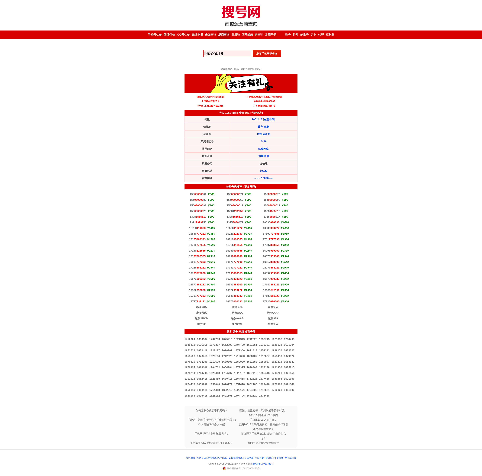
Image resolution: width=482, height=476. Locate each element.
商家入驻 (259, 458)
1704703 (214, 339)
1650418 (190, 344)
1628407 (252, 356)
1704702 (214, 367)
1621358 (227, 395)
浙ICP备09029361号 (263, 463)
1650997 (264, 361)
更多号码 (249, 186)
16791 (197, 295)
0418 (264, 141)
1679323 (289, 350)
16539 (271, 228)
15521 (272, 205)
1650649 (190, 389)
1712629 (214, 361)
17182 (271, 295)
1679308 (227, 361)
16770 (271, 267)
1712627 (264, 356)
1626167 (214, 350)
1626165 (202, 344)
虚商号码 (201, 312)
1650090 (239, 361)
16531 (197, 261)
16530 (234, 284)
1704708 (252, 389)
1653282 (202, 384)
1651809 (289, 389)
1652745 (264, 339)
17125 (197, 267)
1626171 (239, 389)
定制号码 (222, 458)
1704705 (289, 339)
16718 (234, 239)
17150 (197, 250)
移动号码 (201, 307)
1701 (271, 239)
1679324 (190, 367)
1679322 (289, 356)
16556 (197, 233)
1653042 (289, 361)
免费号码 (273, 324)
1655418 (264, 373)
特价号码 (212, 458)
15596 (198, 205)
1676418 (202, 356)
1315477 (235, 222)
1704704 (202, 373)
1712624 (190, 339)
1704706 (239, 395)
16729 (234, 233)
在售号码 (269, 119)
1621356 (289, 378)
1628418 (214, 373)
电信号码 (273, 307)
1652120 (252, 395)
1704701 (277, 373)
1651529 (190, 350)
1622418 (264, 384)
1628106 (202, 367)
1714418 (214, 389)
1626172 (277, 344)
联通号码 (237, 307)
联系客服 (270, 458)
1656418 (202, 389)
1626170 (277, 350)
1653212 (264, 350)
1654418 (239, 378)
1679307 (214, 344)
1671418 (252, 350)
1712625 (252, 339)
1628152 (214, 395)
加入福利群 (290, 458)
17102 (271, 233)
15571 (235, 194)
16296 (271, 250)
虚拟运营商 (263, 134)
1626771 (227, 384)
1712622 (190, 378)
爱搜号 (279, 458)
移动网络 (263, 148)
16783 (197, 228)
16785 (234, 244)
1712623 (252, 378)
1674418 (190, 384)
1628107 (239, 373)
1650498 (277, 378)
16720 (234, 278)
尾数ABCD (201, 318)
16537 (271, 273)
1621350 (277, 367)
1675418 (202, 395)
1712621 (264, 389)
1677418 (264, 378)
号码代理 (248, 458)
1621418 (277, 361)
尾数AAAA (273, 312)
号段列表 (256, 112)
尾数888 (273, 318)
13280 (198, 216)
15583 (198, 199)
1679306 (239, 350)
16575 (234, 301)
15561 (198, 194)
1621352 (252, 361)
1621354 (289, 344)
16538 (234, 228)
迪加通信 (263, 156)
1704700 (239, 344)
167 (197, 273)
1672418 (202, 350)
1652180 (252, 384)
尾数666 (201, 324)
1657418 (252, 373)
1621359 (214, 378)
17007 (271, 244)
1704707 (227, 373)
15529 (198, 211)
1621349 (239, 339)
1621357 (277, 339)
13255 (198, 222)
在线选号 (190, 458)
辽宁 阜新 (263, 126)
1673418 (264, 395)
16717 (197, 301)
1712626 (227, 356)
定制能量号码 (236, 458)
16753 (234, 250)
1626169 (227, 350)
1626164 (214, 356)
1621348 (289, 384)
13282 (235, 216)
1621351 (252, 344)
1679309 (277, 384)
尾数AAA (237, 312)
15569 (235, 199)
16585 (271, 290)
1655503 (190, 356)
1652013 (227, 389)
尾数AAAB (237, 318)
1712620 (239, 356)
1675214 (190, 373)
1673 (234, 256)
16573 (271, 256)
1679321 (264, 344)
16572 (197, 278)
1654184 (227, 367)
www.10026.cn (263, 178)
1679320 (190, 361)
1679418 (227, 378)
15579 (272, 194)
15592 (272, 199)
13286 (272, 211)
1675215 (289, 367)
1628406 (252, 367)
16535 (271, 222)
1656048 (214, 384)
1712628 (277, 389)
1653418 (277, 356)
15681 (235, 211)
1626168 (264, 367)
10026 (263, 170)
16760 (197, 244)
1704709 (202, 361)
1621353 (289, 373)
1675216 (227, 339)
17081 (234, 267)
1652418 (257, 119)
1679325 (239, 367)
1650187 (202, 339)
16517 (271, 261)
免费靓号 (237, 324)
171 (197, 239)
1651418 (239, 384)
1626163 (190, 395)
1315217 (272, 216)
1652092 (227, 344)
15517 (235, 205)
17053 (271, 284)
